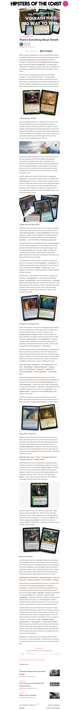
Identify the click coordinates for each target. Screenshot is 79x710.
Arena (29, 7)
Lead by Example (35, 621)
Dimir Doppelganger (46, 577)
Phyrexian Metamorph (40, 367)
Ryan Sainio (27, 43)
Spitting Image (48, 391)
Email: (22, 653)
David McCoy (24, 676)
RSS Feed (21, 708)
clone (21, 659)
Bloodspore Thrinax (48, 619)
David (57, 708)
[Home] (39, 3)
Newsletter (41, 7)
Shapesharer (40, 369)
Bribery (38, 457)
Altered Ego (49, 389)
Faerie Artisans (28, 367)
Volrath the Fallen (24, 181)
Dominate (53, 263)
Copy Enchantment (31, 339)
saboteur (26, 562)
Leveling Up (21, 693)
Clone (28, 84)
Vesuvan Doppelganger (26, 371)
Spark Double (31, 280)
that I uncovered (42, 59)
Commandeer (42, 263)
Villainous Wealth (39, 459)
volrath (42, 659)
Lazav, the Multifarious (43, 233)
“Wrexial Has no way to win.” (48, 240)
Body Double (36, 364)
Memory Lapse (46, 267)
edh (31, 659)
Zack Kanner (24, 697)
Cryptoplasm (32, 278)
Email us (56, 705)
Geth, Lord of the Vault (38, 585)
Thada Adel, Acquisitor (25, 459)
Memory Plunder (46, 580)
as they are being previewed (27, 59)
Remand (21, 270)
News (26, 7)
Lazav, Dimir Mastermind (26, 233)
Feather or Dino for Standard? (27, 695)
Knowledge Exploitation (49, 457)
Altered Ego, (27, 364)
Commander (26, 659)
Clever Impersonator (47, 364)
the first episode (53, 243)
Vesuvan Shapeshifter (40, 371)
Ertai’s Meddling (35, 267)
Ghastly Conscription (34, 580)
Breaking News (22, 681)
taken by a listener (27, 250)
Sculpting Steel (45, 339)
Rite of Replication (30, 369)
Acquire (32, 457)
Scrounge (55, 580)
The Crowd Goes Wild (50, 621)
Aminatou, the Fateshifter (32, 520)
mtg (34, 659)
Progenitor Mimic (24, 391)
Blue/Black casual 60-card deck (28, 334)
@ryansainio (27, 45)
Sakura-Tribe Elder (38, 592)
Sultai (38, 659)
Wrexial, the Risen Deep (26, 446)
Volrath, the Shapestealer (38, 64)
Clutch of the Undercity (39, 402)
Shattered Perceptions (26, 36)
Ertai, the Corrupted (30, 166)
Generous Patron (24, 621)
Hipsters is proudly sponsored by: (32, 51)
